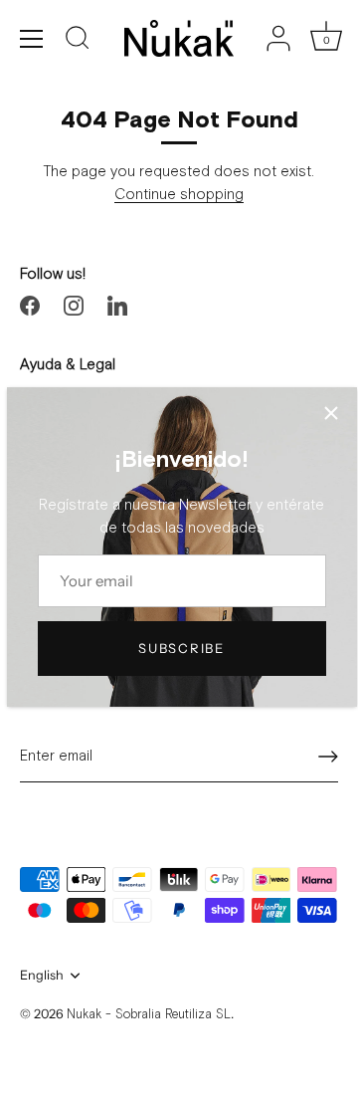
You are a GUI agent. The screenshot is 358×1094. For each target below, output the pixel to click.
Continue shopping (179, 194)
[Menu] (32, 39)
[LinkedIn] (117, 305)
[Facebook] (30, 305)
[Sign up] (328, 756)
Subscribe (181, 648)
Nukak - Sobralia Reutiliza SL (149, 1014)
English (42, 975)
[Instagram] (74, 305)
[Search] (77, 41)
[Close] (331, 413)
